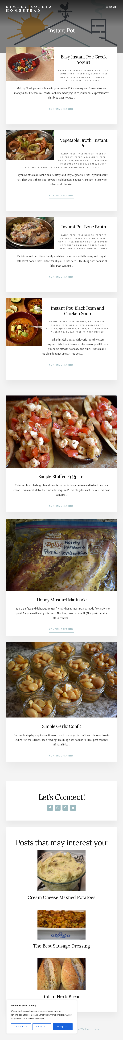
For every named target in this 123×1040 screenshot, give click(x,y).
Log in (96, 1029)
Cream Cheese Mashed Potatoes (61, 897)
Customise (21, 1027)
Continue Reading (61, 110)
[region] (41, 1017)
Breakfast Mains (70, 70)
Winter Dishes (89, 167)
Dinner (81, 322)
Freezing (83, 74)
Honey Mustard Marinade (61, 600)
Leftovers (101, 161)
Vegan (55, 167)
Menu (112, 7)
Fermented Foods (96, 70)
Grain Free (68, 77)
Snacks (101, 77)
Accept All (63, 1027)
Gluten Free (99, 74)
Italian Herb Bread (61, 996)
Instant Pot (85, 77)
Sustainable (92, 81)
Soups (92, 164)
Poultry (51, 329)
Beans (53, 322)
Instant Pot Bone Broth (83, 227)
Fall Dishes (86, 154)
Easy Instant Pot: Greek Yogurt (84, 59)
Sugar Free (74, 81)
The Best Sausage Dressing (61, 946)
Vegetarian (69, 167)
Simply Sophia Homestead (29, 8)
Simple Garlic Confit (61, 726)
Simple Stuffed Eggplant (61, 476)
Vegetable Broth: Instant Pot (83, 143)
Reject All (41, 1027)
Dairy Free (68, 154)
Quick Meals (67, 329)
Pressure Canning (73, 164)
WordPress (85, 1029)
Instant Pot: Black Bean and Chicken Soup (77, 310)
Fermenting (66, 74)
